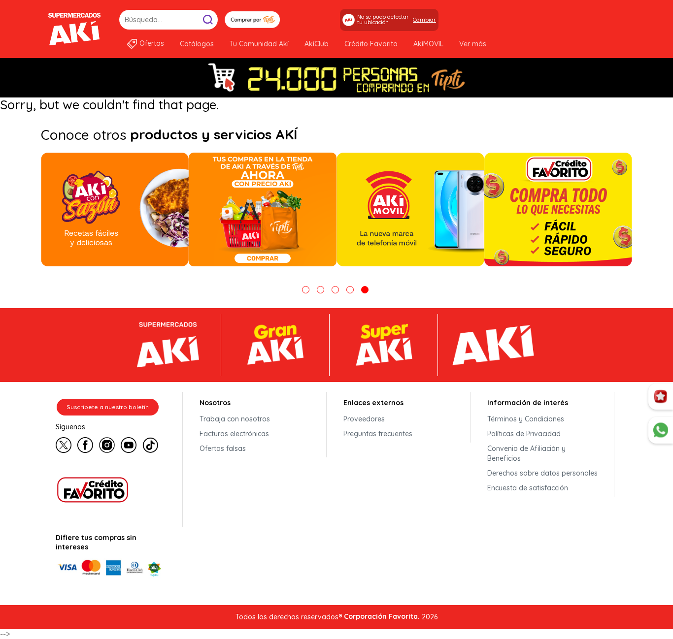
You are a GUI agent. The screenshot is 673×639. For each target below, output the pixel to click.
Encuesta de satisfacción (527, 487)
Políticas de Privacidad (524, 433)
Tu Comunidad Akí (259, 43)
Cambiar (424, 19)
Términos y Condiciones (525, 419)
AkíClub (316, 43)
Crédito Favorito (371, 43)
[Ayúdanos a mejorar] (660, 396)
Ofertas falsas (223, 448)
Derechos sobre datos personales (542, 473)
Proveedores (364, 419)
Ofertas (151, 43)
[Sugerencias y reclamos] (660, 430)
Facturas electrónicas (234, 433)
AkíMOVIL (428, 43)
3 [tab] (335, 289)
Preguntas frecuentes (377, 433)
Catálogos (197, 43)
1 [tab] (305, 289)
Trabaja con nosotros (235, 419)
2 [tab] (320, 289)
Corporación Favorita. (382, 616)
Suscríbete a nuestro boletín (108, 407)
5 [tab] (365, 289)
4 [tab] (350, 289)
